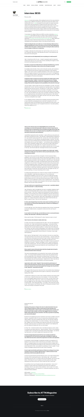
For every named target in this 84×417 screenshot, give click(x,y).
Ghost (48, 410)
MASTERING (41, 5)
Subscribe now (42, 399)
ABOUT (54, 5)
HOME (24, 5)
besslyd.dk (33, 372)
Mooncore (26, 20)
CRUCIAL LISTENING (34, 5)
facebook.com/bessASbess (38, 373)
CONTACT (59, 5)
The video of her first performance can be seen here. (41, 38)
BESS (35, 23)
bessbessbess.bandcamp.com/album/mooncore (45, 375)
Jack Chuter (15, 15)
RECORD (28, 5)
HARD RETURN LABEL (48, 5)
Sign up (42, 405)
